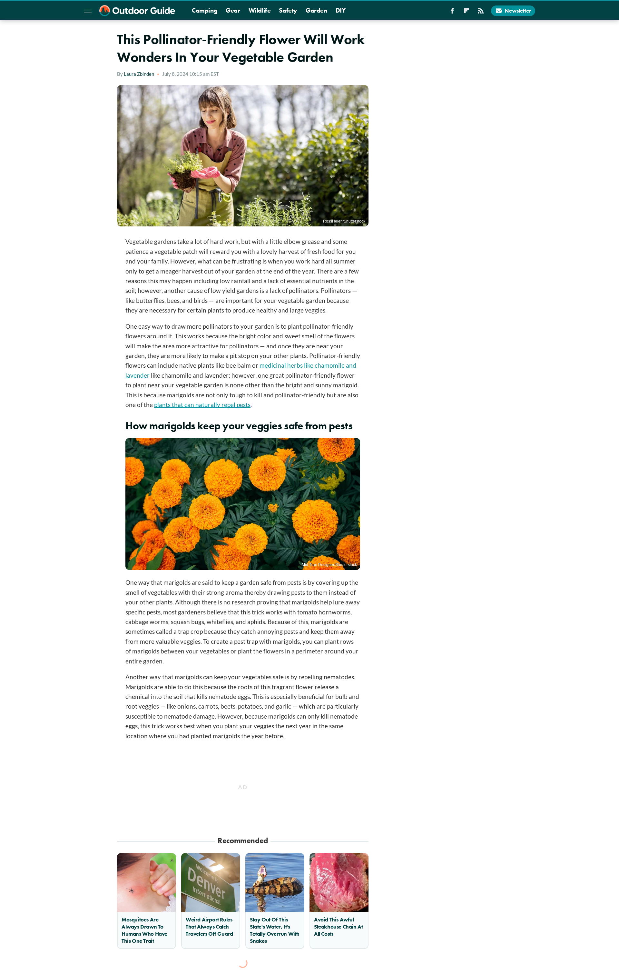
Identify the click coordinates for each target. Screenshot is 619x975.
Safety (288, 10)
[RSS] (481, 13)
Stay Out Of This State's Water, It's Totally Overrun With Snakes (275, 930)
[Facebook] (452, 13)
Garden (316, 10)
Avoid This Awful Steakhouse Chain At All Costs (338, 926)
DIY (341, 10)
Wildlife (260, 10)
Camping (204, 10)
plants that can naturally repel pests (202, 404)
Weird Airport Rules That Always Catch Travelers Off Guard (209, 926)
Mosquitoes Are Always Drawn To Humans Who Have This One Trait (144, 930)
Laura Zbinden (139, 74)
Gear (233, 10)
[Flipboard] (466, 13)
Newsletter (518, 10)
